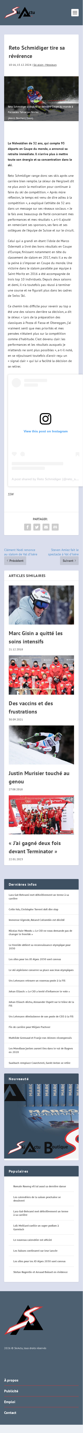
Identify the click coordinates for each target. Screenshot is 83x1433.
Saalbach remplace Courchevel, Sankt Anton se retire (39, 1063)
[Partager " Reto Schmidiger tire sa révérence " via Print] (55, 527)
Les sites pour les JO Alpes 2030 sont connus (35, 959)
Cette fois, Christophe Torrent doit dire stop (33, 909)
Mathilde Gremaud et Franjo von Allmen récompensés (40, 1037)
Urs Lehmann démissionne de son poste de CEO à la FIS (41, 1016)
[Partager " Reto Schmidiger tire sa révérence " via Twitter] (36, 527)
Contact (10, 1412)
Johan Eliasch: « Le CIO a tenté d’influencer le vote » (39, 991)
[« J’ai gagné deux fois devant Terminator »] (41, 814)
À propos (11, 1380)
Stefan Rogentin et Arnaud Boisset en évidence (40, 1272)
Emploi (9, 1401)
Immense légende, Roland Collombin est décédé (37, 920)
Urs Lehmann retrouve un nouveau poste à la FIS (37, 980)
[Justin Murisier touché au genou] (41, 745)
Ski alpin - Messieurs (45, 64)
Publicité (11, 1391)
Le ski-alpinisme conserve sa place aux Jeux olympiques (41, 970)
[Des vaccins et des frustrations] (41, 674)
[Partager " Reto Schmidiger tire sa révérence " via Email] (46, 527)
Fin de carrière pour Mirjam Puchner (29, 1027)
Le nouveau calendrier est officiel (32, 1240)
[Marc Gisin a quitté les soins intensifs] (41, 605)
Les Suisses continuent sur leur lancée (35, 1250)
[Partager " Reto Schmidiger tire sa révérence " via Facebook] (27, 527)
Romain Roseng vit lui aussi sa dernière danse (39, 1186)
